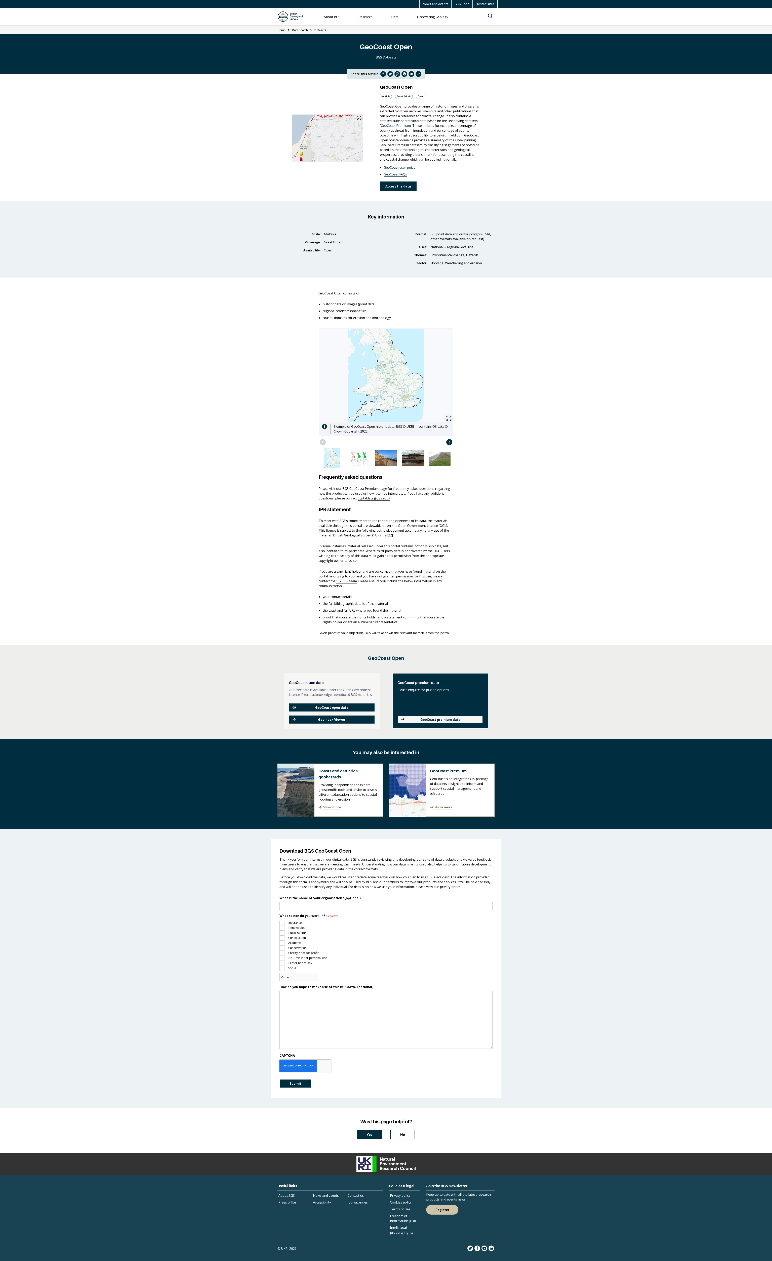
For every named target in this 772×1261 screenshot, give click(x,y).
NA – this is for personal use (307, 958)
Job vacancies (358, 1202)
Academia (295, 943)
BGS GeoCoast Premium (360, 488)
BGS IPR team (346, 581)
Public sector (297, 933)
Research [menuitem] (366, 17)
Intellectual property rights (401, 1230)
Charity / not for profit (303, 953)
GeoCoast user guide (399, 167)
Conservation (297, 948)
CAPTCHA (287, 1055)
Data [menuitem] (394, 17)
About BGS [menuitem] (332, 17)
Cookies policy (401, 1202)
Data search (300, 30)
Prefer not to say (300, 963)
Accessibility (322, 1202)
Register (442, 1210)
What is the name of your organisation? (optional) (320, 898)
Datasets (320, 30)
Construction (297, 938)
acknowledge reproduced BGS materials (342, 694)
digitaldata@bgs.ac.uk (374, 498)
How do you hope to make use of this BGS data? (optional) (326, 987)
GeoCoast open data (331, 707)
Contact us (356, 1195)
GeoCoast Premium (395, 125)
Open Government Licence (418, 525)
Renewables (296, 928)
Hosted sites (485, 4)
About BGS (286, 1195)
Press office (287, 1202)
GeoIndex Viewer (331, 719)
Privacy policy (400, 1195)
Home (281, 30)
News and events (435, 4)
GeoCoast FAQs (395, 174)
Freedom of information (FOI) (403, 1218)
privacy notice (450, 887)
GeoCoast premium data (440, 719)
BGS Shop (462, 4)
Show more (332, 807)
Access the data (398, 186)
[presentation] (323, 442)
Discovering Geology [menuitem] (432, 17)
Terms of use (400, 1209)
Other (292, 968)
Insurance (295, 923)
